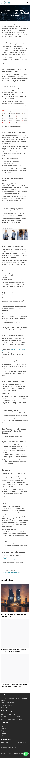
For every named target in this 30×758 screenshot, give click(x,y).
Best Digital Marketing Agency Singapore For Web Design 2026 (14, 615)
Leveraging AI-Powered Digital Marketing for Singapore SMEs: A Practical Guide (14, 685)
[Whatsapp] (26, 754)
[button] (27, 2)
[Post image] (15, 598)
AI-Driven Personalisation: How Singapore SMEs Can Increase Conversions (13, 650)
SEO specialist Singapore (11, 559)
